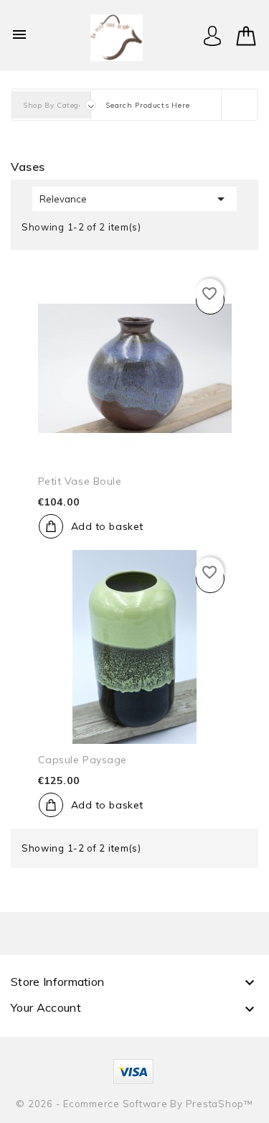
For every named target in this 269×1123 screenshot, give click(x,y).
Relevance (134, 199)
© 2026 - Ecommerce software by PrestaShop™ (134, 1103)
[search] (239, 105)
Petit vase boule (80, 481)
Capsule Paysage (82, 759)
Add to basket (107, 526)
